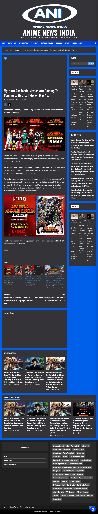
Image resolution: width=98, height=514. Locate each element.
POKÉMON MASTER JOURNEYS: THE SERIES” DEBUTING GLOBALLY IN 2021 (50, 297)
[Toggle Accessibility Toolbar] (93, 509)
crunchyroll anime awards (70, 460)
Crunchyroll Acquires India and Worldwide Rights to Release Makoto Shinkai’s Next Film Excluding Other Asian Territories (34, 377)
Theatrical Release (62, 43)
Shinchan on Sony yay (67, 495)
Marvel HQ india (70, 474)
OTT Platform (23, 43)
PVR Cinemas (70, 492)
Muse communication (85, 478)
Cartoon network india (77, 456)
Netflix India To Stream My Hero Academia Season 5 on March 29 (13, 278)
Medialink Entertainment (60, 478)
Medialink (80, 474)
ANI (7, 99)
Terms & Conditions (10, 464)
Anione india (56, 456)
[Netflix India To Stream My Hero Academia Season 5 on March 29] (13, 270)
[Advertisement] (34, 74)
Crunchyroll (56, 460)
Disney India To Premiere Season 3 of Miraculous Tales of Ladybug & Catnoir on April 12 (18, 299)
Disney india (56, 471)
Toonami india (57, 499)
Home (3, 43)
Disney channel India (84, 467)
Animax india (57, 449)
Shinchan (55, 495)
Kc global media (58, 474)
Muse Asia (74, 478)
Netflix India (71, 485)
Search (73, 58)
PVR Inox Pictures (82, 492)
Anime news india (78, 449)
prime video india (58, 492)
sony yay (90, 495)
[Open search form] (95, 43)
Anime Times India (68, 453)
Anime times (57, 453)
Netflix (78, 481)
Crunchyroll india (86, 460)
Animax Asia (85, 446)
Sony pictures (80, 495)
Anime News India (49, 32)
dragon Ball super (68, 471)
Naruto (71, 481)
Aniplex (65, 456)
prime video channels (80, 488)
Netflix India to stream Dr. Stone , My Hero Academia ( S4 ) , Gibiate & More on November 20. (33, 279)
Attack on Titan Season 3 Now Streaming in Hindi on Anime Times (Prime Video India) (82, 99)
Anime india (66, 449)
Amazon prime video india (61, 446)
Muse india (56, 481)
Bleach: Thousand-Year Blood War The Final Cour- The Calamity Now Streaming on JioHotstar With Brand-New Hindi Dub (13, 377)
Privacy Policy (8, 460)
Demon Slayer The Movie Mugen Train (64, 467)
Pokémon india (57, 488)
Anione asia (80, 453)
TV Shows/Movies (47, 43)
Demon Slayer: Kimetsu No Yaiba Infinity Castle (67, 463)
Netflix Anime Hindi (59, 485)
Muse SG (64, 481)
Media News (12, 43)
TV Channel (34, 43)
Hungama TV (80, 471)
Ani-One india (75, 446)
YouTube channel (77, 43)
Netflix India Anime (83, 485)
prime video (68, 488)
